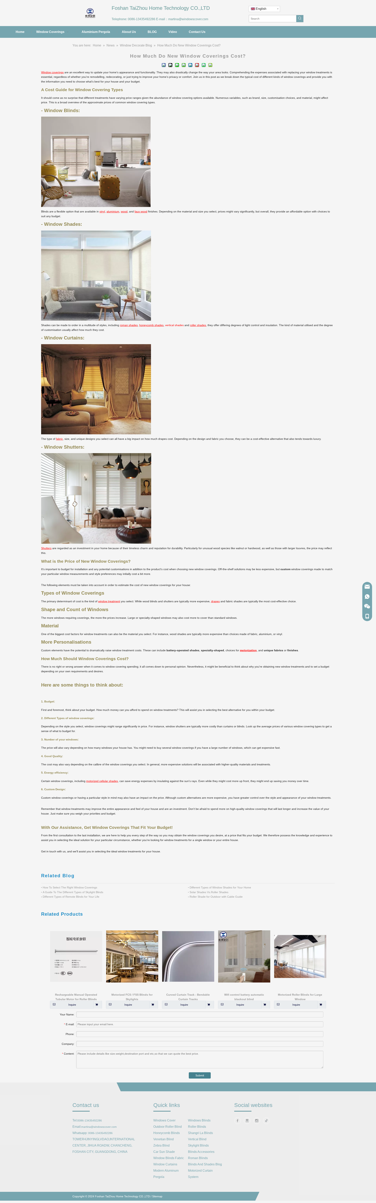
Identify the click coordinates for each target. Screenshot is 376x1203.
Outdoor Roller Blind (167, 1126)
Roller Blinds (197, 1126)
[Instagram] (256, 1120)
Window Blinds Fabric (168, 1158)
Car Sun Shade (164, 1151)
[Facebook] (237, 1120)
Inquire (72, 1004)
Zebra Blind (161, 1145)
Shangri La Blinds (200, 1133)
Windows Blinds (199, 1120)
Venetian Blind (163, 1139)
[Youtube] (247, 1120)
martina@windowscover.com (188, 19)
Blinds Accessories (201, 1151)
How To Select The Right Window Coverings (70, 887)
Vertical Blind (197, 1139)
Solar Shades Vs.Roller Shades (209, 892)
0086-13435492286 (141, 19)
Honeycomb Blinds (166, 1133)
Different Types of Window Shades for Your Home (220, 887)
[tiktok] (266, 1120)
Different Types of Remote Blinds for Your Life (71, 896)
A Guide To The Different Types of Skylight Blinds (73, 892)
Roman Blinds (198, 1158)
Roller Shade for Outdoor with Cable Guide (216, 896)
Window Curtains (165, 1164)
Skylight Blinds (198, 1145)
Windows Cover (164, 1120)
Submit (199, 1075)
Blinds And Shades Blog (205, 1164)
